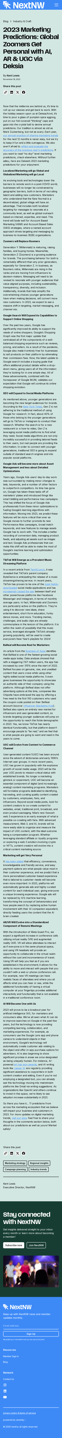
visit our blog (19, 1118)
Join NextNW (36, 1245)
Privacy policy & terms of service (19, 1413)
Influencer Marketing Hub (38, 705)
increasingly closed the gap (18, 591)
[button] (56, 5)
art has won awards (25, 1064)
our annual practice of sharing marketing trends (30, 135)
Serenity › (20, 1420)
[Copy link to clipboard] (5, 92)
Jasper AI (19, 1068)
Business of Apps (36, 651)
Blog (5, 1362)
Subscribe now (13, 1245)
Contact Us (8, 1379)
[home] (24, 5)
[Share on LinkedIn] (11, 92)
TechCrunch (37, 569)
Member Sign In (11, 1356)
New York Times (32, 406)
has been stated (14, 861)
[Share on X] (17, 92)
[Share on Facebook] (23, 92)
